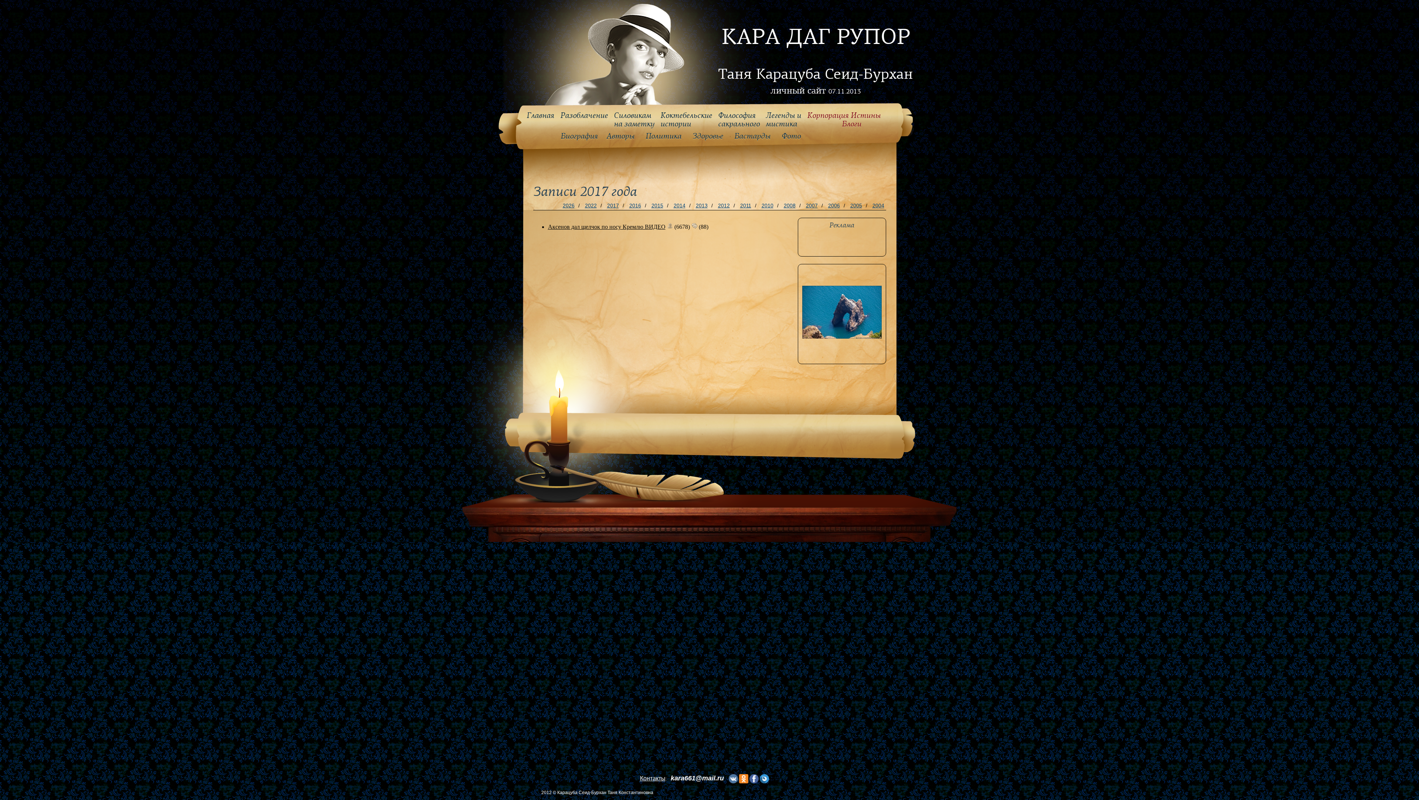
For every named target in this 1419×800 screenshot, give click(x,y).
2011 (745, 206)
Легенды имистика (783, 120)
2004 (878, 206)
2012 (724, 206)
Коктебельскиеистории (686, 120)
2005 (856, 206)
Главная (540, 115)
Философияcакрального (739, 120)
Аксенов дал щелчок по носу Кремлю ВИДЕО (607, 227)
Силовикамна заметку (634, 120)
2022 (591, 206)
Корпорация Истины (844, 120)
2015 (657, 206)
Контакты (653, 778)
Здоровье (708, 136)
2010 (767, 206)
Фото (791, 136)
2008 (790, 206)
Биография (579, 136)
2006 (834, 206)
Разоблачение (584, 115)
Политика (663, 136)
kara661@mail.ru (697, 778)
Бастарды (752, 136)
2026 (569, 206)
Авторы (620, 136)
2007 (812, 206)
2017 (613, 206)
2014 (679, 206)
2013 (702, 206)
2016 (635, 206)
